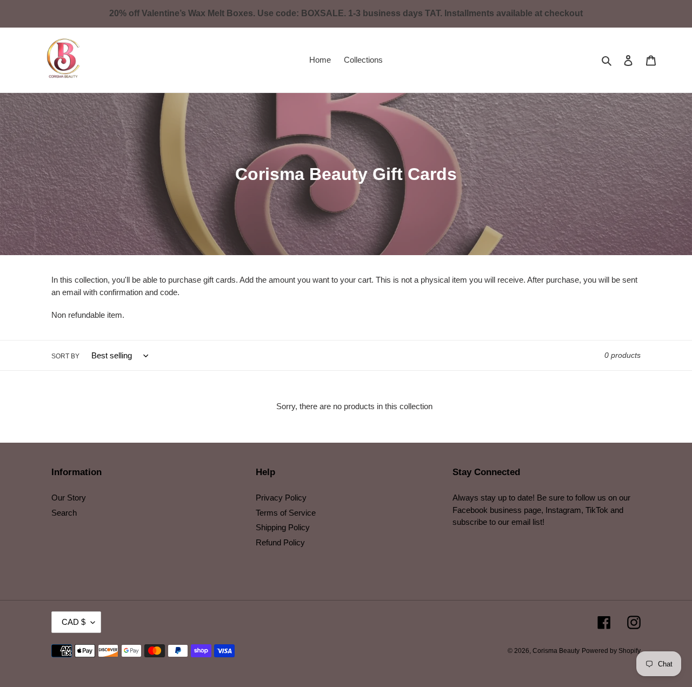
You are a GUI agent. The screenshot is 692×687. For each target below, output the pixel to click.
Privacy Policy (281, 497)
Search (64, 512)
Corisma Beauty (556, 651)
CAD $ (73, 621)
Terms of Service (286, 512)
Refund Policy (280, 542)
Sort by (65, 356)
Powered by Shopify (611, 651)
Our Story (68, 497)
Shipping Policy (283, 527)
